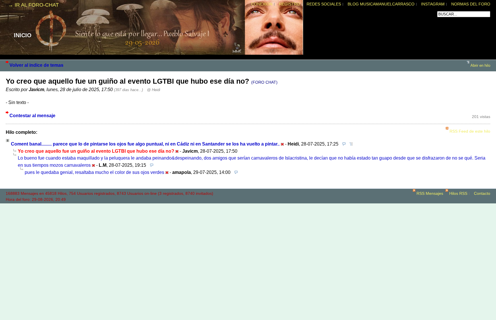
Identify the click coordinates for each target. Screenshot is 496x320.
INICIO (23, 35)
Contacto (482, 193)
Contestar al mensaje (32, 115)
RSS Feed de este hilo (470, 131)
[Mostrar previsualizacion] (343, 143)
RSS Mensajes (429, 193)
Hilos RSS (458, 193)
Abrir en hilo (480, 65)
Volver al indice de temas (36, 65)
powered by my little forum (248, 205)
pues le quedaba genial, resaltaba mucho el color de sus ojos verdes (94, 172)
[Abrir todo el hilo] (350, 143)
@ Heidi (153, 90)
